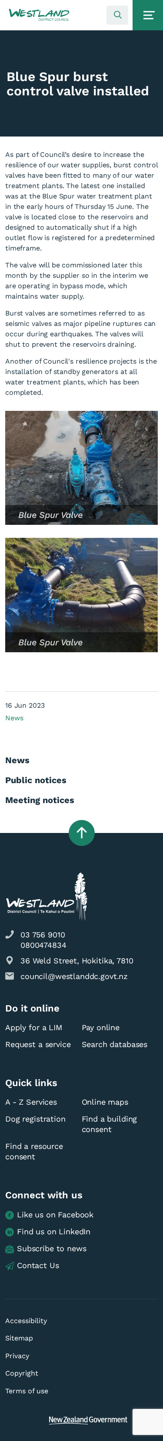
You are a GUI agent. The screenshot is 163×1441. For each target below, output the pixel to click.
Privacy (17, 1356)
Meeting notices (39, 800)
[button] (39, 15)
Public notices (36, 780)
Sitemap (19, 1338)
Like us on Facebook (55, 1214)
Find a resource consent (34, 1151)
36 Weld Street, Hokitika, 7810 (76, 960)
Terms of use (26, 1391)
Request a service (37, 1044)
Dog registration (35, 1118)
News (14, 718)
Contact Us (38, 1265)
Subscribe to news (51, 1248)
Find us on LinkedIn (53, 1231)
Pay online (101, 1027)
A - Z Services (31, 1101)
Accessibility (26, 1321)
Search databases (115, 1044)
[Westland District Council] (39, 15)
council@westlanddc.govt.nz (74, 976)
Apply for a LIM (33, 1027)
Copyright (21, 1373)
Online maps (105, 1101)
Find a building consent (109, 1124)
